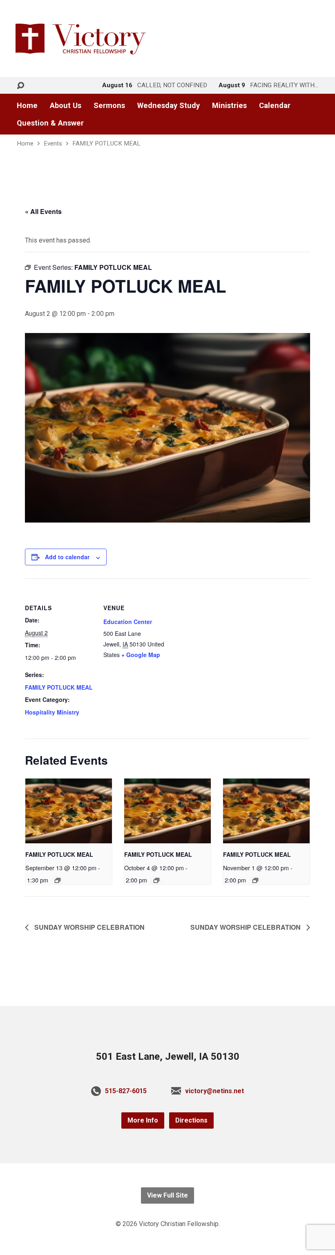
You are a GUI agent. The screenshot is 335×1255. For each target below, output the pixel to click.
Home (27, 105)
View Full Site (167, 1195)
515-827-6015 (126, 1091)
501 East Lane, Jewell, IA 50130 (167, 1056)
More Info (142, 1120)
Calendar (274, 105)
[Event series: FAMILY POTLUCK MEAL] (57, 880)
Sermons (109, 105)
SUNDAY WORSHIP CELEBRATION (89, 927)
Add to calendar (67, 557)
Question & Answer (50, 123)
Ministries (229, 105)
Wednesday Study (168, 105)
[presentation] (68, 811)
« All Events (43, 211)
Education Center (127, 622)
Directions (191, 1120)
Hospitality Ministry (52, 712)
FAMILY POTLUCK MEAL (106, 143)
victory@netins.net (214, 1091)
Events (53, 143)
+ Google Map (140, 655)
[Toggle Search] (20, 86)
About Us (65, 105)
